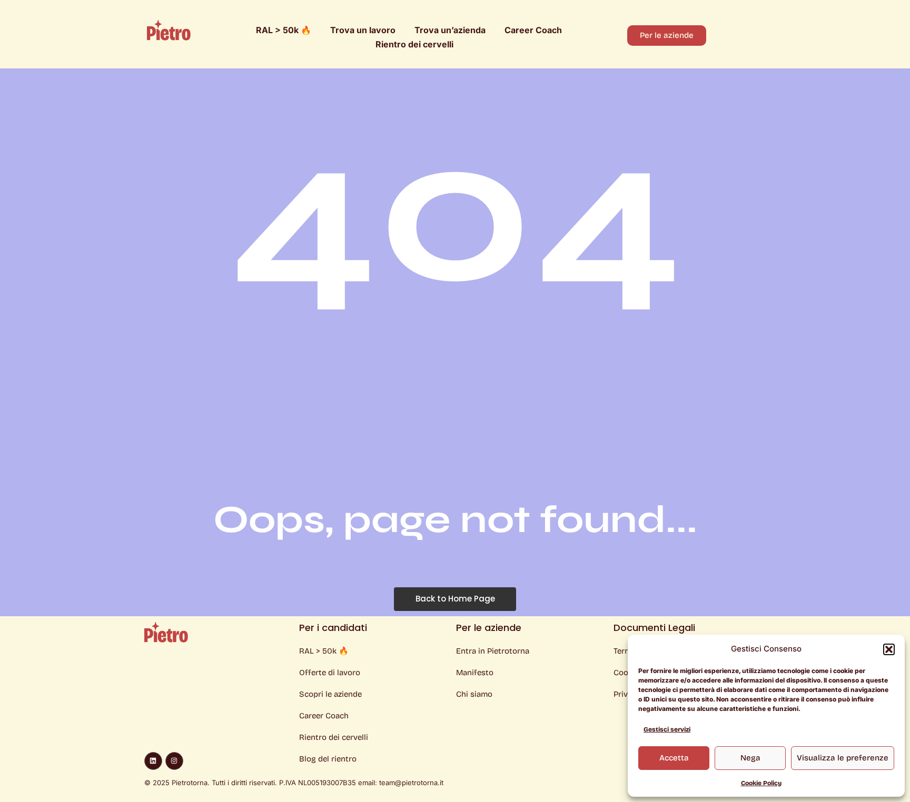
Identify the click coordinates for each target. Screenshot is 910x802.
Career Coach (533, 30)
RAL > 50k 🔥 (283, 30)
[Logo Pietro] (169, 30)
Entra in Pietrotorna (492, 651)
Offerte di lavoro (329, 672)
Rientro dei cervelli (414, 44)
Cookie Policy (761, 783)
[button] (889, 649)
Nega (750, 758)
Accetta (674, 758)
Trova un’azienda (450, 30)
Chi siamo (474, 694)
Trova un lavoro (362, 30)
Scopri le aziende (330, 694)
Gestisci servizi (667, 729)
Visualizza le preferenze (842, 758)
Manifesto (474, 672)
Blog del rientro (328, 759)
